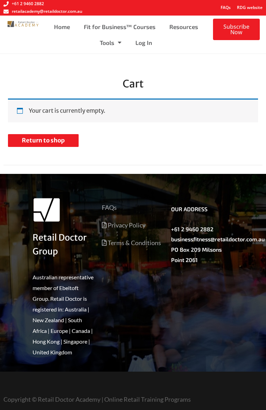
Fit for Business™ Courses (120, 26)
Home (62, 26)
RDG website (250, 7)
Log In (143, 42)
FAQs (226, 7)
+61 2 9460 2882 (192, 229)
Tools (107, 42)
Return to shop (43, 140)
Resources (183, 26)
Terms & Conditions (134, 242)
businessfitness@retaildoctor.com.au (218, 239)
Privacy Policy (126, 225)
